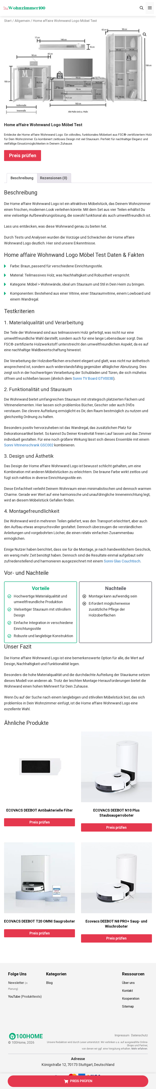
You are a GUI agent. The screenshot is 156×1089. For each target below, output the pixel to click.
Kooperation (130, 998)
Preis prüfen (22, 155)
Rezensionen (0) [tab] (53, 178)
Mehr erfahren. (139, 1048)
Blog (49, 983)
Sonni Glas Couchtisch (122, 561)
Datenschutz (139, 1035)
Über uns (128, 983)
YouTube (14, 996)
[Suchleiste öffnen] (142, 8)
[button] (144, 34)
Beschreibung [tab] (22, 178)
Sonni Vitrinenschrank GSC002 (28, 445)
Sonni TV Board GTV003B (93, 378)
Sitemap (128, 1006)
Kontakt (127, 991)
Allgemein (22, 21)
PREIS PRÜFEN (81, 1081)
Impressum (122, 1035)
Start (8, 21)
